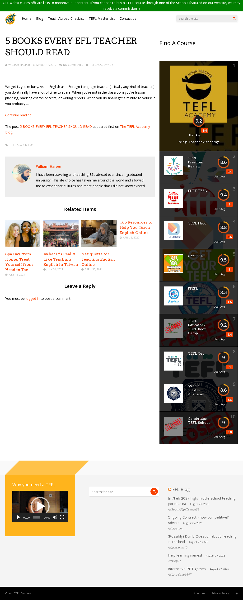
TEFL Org (196, 353)
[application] (40, 506)
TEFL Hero (197, 223)
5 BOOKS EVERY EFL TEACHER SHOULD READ (56, 126)
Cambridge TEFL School (199, 420)
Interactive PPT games (187, 568)
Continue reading (18, 115)
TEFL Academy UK (101, 65)
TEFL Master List (102, 18)
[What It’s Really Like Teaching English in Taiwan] (61, 246)
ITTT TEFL (197, 191)
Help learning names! (185, 555)
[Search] (234, 18)
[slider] (36, 517)
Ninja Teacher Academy (198, 142)
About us (199, 593)
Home (26, 18)
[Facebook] (237, 593)
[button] (40, 506)
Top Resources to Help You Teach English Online (136, 227)
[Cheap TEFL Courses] (11, 23)
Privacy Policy (220, 593)
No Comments (73, 65)
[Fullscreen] (62, 517)
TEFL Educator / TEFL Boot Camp (197, 327)
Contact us (128, 18)
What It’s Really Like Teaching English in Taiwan (60, 259)
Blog (39, 18)
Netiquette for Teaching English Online (98, 259)
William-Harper (19, 65)
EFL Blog (181, 489)
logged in (33, 298)
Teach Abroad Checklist (66, 18)
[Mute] (55, 517)
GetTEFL (195, 256)
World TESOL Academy (196, 390)
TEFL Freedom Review (195, 162)
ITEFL (193, 288)
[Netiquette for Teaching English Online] (99, 246)
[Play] (18, 517)
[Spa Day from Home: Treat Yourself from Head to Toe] (22, 246)
